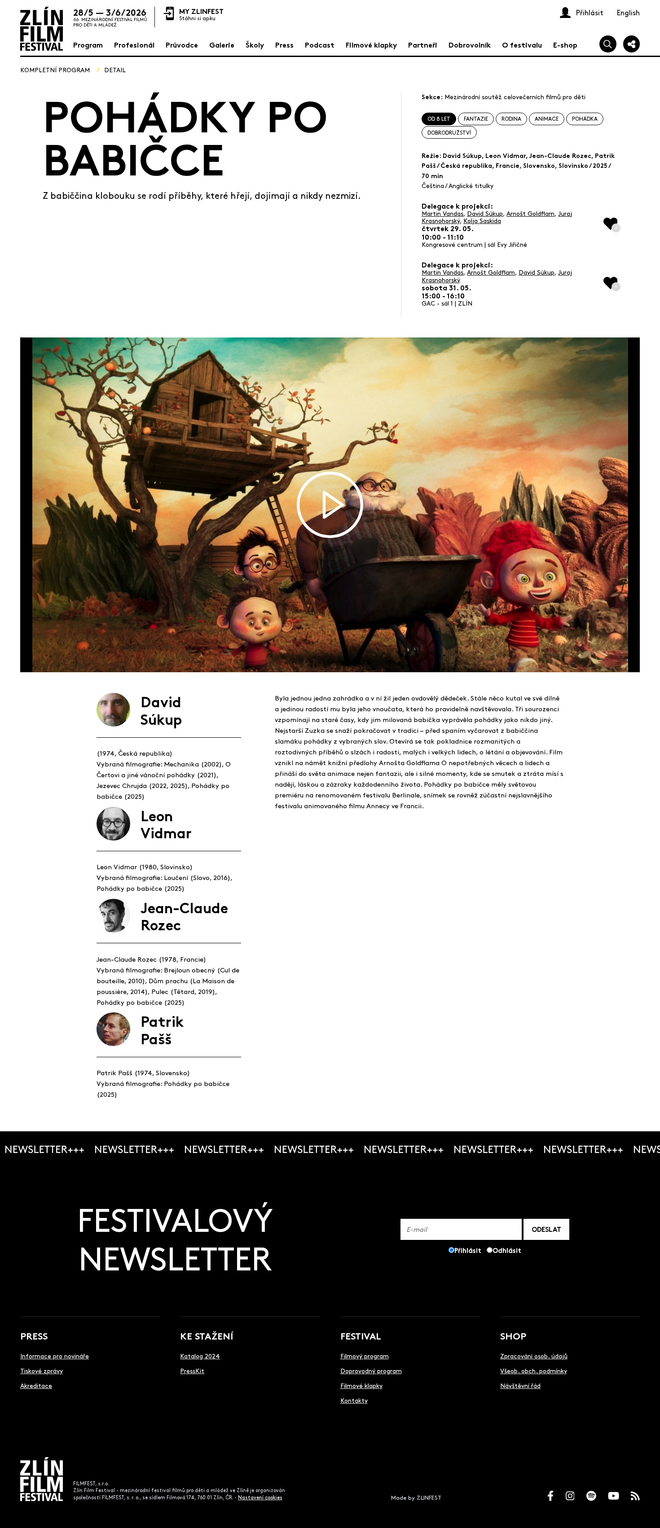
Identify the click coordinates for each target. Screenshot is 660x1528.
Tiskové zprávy (41, 1370)
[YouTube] (613, 1496)
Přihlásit (467, 1250)
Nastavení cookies (260, 1497)
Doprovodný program (371, 1370)
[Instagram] (570, 1496)
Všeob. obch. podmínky (533, 1370)
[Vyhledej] (607, 44)
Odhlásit (507, 1250)
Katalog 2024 (200, 1355)
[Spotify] (591, 1496)
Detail (115, 69)
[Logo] (41, 29)
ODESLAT (546, 1229)
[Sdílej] (631, 44)
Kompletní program (55, 69)
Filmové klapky (361, 1385)
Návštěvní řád (520, 1385)
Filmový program (364, 1355)
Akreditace (36, 1385)
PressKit (192, 1370)
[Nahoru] (643, 1511)
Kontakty (354, 1400)
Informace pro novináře (54, 1355)
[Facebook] (550, 1496)
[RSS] (635, 1496)
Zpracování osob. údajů (534, 1355)
